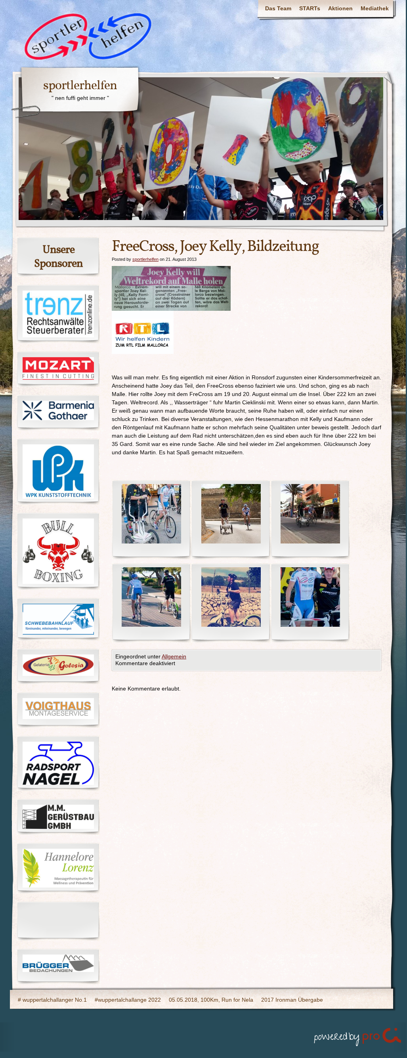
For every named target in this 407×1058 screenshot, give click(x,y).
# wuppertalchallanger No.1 (52, 1000)
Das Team (278, 8)
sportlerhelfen (80, 86)
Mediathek (375, 8)
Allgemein (174, 656)
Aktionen (340, 8)
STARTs (309, 8)
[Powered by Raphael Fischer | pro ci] (358, 1035)
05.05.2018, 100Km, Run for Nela (211, 1000)
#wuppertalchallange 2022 (128, 1000)
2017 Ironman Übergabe (292, 1000)
